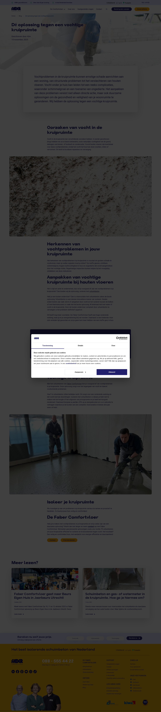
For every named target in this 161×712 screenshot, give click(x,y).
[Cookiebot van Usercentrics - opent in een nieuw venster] (117, 338)
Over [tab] (113, 345)
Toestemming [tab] (47, 345)
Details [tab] (80, 345)
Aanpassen (79, 372)
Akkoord (112, 372)
